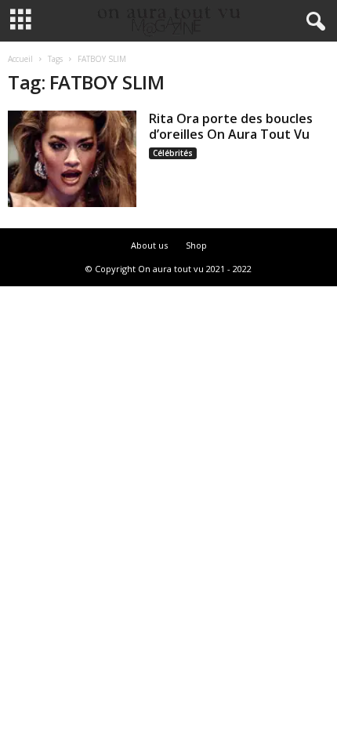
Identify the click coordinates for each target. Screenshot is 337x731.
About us (149, 245)
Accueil (20, 58)
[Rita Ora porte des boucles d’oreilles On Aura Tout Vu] (72, 159)
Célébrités (173, 152)
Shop (196, 245)
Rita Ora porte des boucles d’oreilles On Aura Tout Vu (231, 126)
